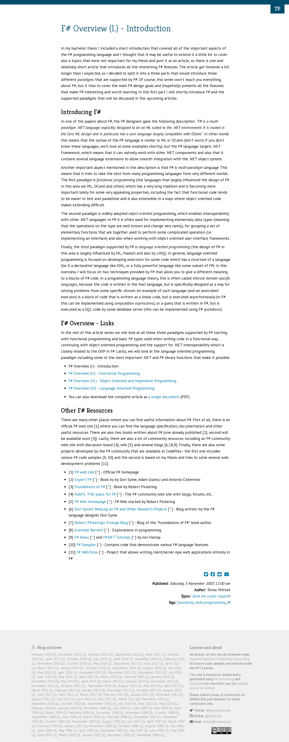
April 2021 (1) (55, 659)
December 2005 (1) (114, 730)
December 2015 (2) (92, 672)
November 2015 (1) (122, 672)
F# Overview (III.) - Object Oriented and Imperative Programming (122, 380)
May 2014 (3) (70, 681)
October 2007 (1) (57, 721)
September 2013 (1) (102, 686)
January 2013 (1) (93, 690)
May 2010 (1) (168, 703)
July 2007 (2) (136, 721)
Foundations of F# (90, 486)
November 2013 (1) (45, 686)
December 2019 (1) (148, 659)
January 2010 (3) (70, 708)
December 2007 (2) (147, 717)
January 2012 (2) (142, 694)
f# (228, 602)
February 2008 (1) (119, 717)
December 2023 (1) (72, 654)
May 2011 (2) (107, 699)
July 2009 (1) (122, 708)
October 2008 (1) (167, 712)
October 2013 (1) (73, 686)
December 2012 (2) (120, 690)
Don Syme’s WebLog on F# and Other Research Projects (121, 509)
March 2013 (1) (42, 690)
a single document (163, 396)
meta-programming (210, 602)
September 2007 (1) (86, 721)
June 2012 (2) (46, 694)
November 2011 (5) (169, 694)
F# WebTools (87, 552)
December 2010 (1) (155, 699)
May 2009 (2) (163, 708)
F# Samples (86, 544)
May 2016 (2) (46, 672)
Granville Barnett (89, 530)
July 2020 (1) (102, 659)
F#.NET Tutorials (117, 537)
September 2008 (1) (46, 717)
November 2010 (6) (45, 703)
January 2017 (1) (72, 668)
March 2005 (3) (69, 735)
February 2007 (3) (49, 726)
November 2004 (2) (150, 735)
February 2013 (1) (67, 690)
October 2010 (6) (73, 703)
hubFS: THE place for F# (95, 494)
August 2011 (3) (43, 699)
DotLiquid (196, 683)
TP (277, 8)
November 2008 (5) (139, 712)
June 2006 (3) (46, 730)
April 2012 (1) (68, 694)
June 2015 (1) (46, 677)
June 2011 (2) (86, 699)
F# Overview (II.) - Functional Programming (104, 373)
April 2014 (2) (90, 681)
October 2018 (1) (79, 663)
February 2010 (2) (44, 708)
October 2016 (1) (98, 668)
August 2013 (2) (129, 686)
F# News (82, 537)
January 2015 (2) (162, 677)
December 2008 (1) (109, 712)
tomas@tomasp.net (217, 721)
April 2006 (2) (88, 730)
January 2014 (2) (137, 681)
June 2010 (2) (147, 703)
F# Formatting (224, 679)
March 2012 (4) (90, 694)
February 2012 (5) (116, 694)
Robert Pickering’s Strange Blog (101, 522)
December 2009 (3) (97, 708)
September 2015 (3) (152, 672)
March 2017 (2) (47, 668)
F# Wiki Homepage (90, 501)
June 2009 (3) (142, 708)
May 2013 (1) (153, 686)
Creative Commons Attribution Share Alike (219, 659)
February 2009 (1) (81, 712)
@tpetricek (213, 716)
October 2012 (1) (149, 690)
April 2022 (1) (155, 654)
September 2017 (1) (128, 663)
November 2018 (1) (51, 663)
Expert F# (83, 479)
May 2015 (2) (68, 677)
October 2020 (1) (79, 659)
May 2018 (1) (102, 663)
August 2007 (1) (113, 721)
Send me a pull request (210, 596)
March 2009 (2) (56, 712)
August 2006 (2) (156, 726)
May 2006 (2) (68, 730)
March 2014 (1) (113, 681)
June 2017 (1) (153, 663)
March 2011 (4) (129, 699)
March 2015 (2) (111, 677)
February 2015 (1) (136, 677)
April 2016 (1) (67, 672)
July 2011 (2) (66, 699)
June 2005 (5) (159, 730)
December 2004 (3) (121, 735)
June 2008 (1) (71, 717)
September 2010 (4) (102, 703)
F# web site (84, 472)
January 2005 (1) (93, 735)
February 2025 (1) (44, 654)
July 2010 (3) (127, 703)
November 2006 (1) (102, 726)
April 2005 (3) (47, 735)
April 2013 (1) (173, 686)
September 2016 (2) (126, 668)
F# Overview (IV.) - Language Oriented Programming (111, 388)
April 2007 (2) (156, 721)
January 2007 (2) (75, 726)
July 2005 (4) (138, 730)
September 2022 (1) (129, 654)
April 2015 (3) (88, 677)
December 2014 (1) (45, 681)
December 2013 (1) (164, 681)
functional (185, 602)
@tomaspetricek (218, 710)
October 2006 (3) (131, 726)
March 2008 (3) (94, 717)
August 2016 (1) (154, 668)
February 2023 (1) (100, 654)
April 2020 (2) (123, 659)
